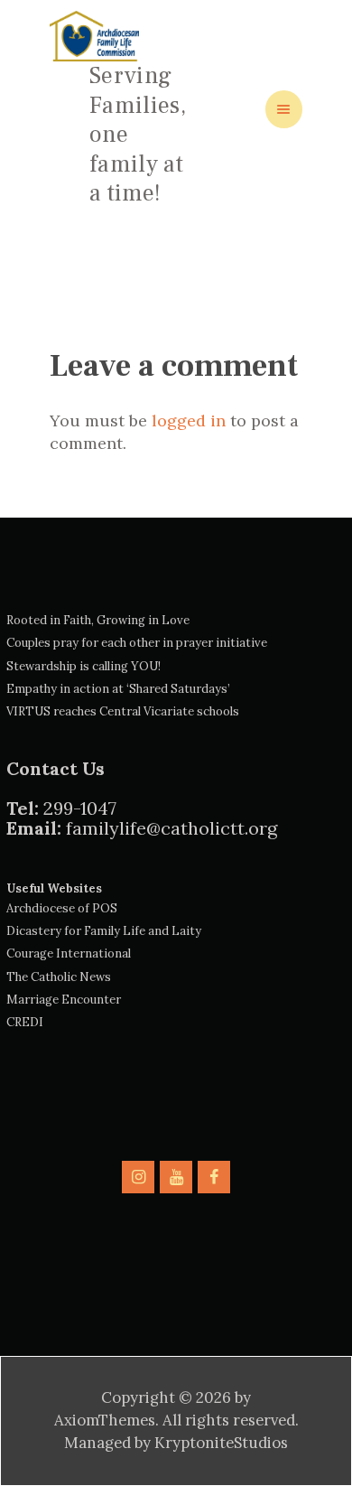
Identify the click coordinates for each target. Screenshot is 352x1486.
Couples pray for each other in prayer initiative (136, 642)
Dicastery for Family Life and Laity (103, 931)
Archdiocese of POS (61, 908)
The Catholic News (58, 977)
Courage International (68, 953)
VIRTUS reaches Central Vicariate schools (122, 711)
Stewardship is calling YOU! (83, 666)
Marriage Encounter (63, 999)
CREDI (24, 1022)
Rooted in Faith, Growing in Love (98, 620)
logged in (189, 420)
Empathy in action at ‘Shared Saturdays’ (118, 688)
